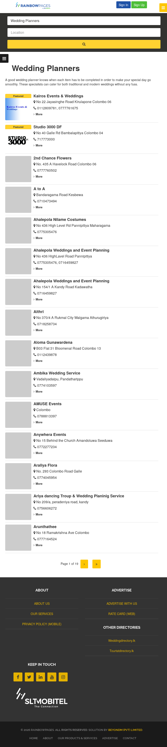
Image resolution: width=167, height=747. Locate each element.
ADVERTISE (110, 738)
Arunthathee (45, 526)
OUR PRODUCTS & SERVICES (77, 738)
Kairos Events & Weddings (58, 96)
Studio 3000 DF (47, 127)
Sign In (123, 5)
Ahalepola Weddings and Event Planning (71, 250)
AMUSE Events (47, 404)
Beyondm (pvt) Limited (125, 730)
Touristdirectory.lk (122, 651)
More (39, 114)
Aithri (38, 311)
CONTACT (129, 738)
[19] (96, 564)
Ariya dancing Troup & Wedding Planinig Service (78, 496)
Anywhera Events (49, 434)
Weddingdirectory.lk (121, 640)
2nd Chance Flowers (52, 158)
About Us (42, 603)
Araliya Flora (45, 465)
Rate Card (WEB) (121, 613)
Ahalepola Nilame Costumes (59, 219)
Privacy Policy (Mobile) (42, 624)
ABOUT (48, 738)
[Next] (84, 564)
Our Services (42, 613)
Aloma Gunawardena (52, 342)
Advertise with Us (122, 603)
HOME (33, 738)
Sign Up (139, 5)
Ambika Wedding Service (56, 373)
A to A (39, 188)
